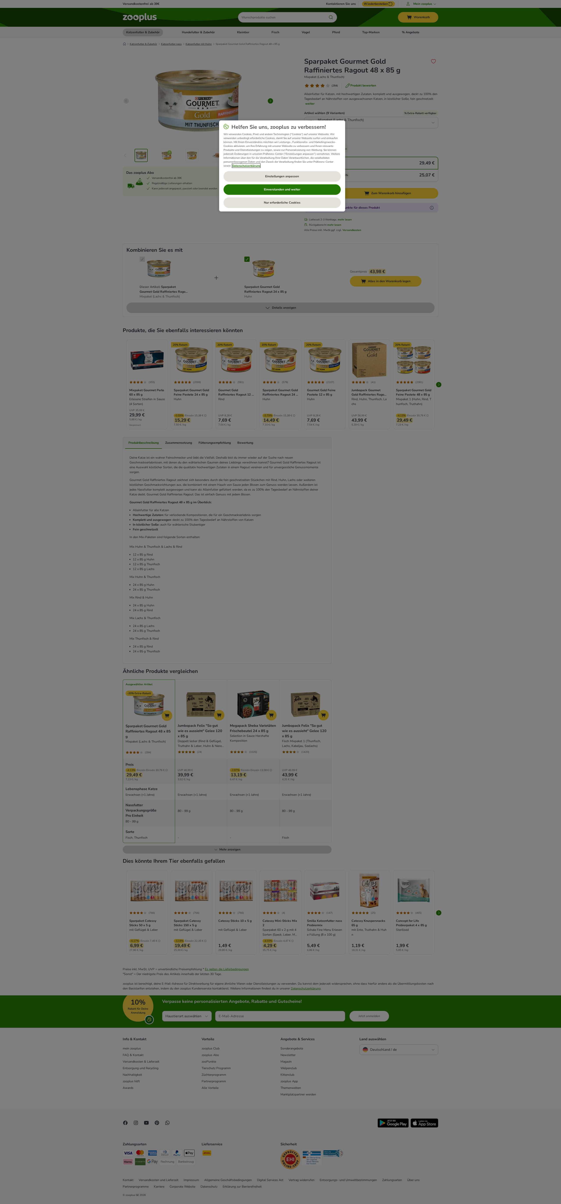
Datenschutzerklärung (246, 165)
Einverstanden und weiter (282, 189)
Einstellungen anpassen (282, 176)
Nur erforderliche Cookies (282, 203)
